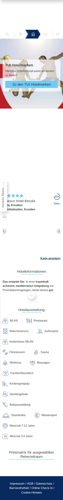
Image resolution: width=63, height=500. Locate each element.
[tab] (17, 483)
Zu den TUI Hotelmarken (31, 84)
